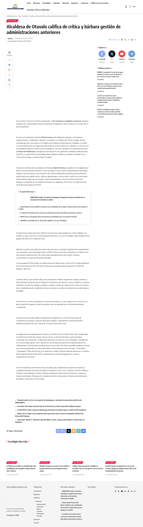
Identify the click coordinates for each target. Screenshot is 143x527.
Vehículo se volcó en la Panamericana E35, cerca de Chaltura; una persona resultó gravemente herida (110, 86)
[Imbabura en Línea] (15, 6)
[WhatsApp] (135, 491)
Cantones (38, 501)
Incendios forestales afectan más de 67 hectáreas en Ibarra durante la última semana (49, 406)
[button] (126, 7)
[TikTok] (128, 491)
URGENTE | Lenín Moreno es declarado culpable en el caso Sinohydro (43, 220)
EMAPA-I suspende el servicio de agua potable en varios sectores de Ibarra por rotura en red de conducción (110, 74)
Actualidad (12, 20)
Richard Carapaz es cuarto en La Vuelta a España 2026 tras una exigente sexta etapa (55, 468)
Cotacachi (40, 507)
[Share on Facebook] (118, 39)
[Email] (125, 39)
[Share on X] (121, 39)
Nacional (37, 519)
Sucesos (36, 523)
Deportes (37, 494)
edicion (10, 38)
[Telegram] (131, 56)
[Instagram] (125, 491)
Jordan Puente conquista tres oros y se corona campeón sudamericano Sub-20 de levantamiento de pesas (121, 468)
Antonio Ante (41, 504)
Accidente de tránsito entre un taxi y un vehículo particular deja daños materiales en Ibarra (51, 213)
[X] (112, 56)
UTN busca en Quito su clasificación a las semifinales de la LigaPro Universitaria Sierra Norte (21, 468)
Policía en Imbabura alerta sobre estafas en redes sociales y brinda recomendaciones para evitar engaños (110, 112)
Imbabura (37, 498)
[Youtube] (122, 56)
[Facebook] (102, 56)
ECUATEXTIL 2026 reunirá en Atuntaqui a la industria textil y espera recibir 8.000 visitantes (51, 410)
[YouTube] (122, 491)
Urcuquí (39, 516)
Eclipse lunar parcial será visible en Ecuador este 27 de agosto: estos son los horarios (88, 468)
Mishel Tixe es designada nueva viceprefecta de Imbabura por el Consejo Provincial (48, 217)
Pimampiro (40, 513)
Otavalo (39, 511)
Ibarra (39, 509)
